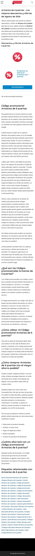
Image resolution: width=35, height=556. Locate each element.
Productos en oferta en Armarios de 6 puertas (22, 74)
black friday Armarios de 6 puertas (12, 530)
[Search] (32, 2)
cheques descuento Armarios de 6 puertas (16, 527)
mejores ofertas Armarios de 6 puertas (20, 525)
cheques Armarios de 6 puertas (11, 480)
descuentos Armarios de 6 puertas (22, 506)
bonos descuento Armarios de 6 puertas (14, 477)
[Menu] (2, 2)
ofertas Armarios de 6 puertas (12, 509)
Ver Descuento (17, 87)
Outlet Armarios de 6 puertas (17, 519)
